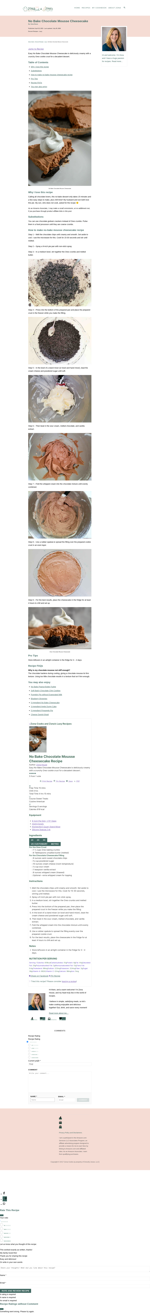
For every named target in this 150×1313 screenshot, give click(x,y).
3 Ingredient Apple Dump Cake (44, 706)
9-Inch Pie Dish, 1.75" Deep (44, 821)
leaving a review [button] (69, 981)
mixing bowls (38, 824)
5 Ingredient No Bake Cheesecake (45, 703)
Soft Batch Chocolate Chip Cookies (45, 691)
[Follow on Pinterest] (60, 1127)
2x (38, 840)
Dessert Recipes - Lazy (35, 31)
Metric (55, 844)
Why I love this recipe (40, 67)
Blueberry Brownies (39, 699)
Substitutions (36, 71)
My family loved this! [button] (8, 1253)
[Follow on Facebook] (60, 1118)
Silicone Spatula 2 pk (41, 829)
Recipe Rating (34, 1036)
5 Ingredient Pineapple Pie (42, 710)
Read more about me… (58, 1013)
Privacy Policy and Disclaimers (70, 1133)
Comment (33, 1070)
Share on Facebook (39, 976)
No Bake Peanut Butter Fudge (43, 687)
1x (32, 840)
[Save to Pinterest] (5, 1198)
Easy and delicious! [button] (8, 1259)
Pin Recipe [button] (60, 781)
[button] (30, 773)
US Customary (39, 844)
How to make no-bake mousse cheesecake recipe (51, 75)
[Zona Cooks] (38, 8)
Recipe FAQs (36, 83)
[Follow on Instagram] (60, 1123)
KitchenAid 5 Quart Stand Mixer (46, 827)
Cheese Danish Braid (40, 714)
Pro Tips (34, 79)
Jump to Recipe (36, 49)
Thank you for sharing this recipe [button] (13, 1256)
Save (70, 781)
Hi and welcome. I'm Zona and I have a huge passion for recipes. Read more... (113, 58)
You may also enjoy (39, 87)
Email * (61, 1096)
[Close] (1, 1215)
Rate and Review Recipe (15, 1291)
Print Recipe (47, 781)
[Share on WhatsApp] (4, 1204)
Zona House (34, 24)
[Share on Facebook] (4, 1194)
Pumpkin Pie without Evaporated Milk (46, 695)
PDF (78, 781)
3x (44, 840)
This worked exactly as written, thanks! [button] (16, 1250)
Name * (33, 1096)
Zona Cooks (31, 42)
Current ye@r (34, 1061)
